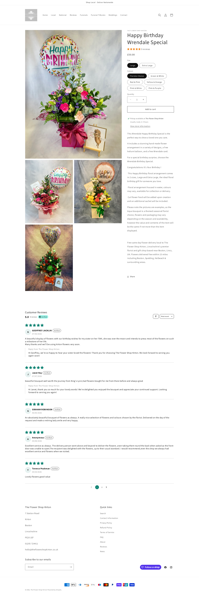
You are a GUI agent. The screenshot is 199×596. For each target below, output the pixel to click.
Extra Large (147, 65)
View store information (140, 126)
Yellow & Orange (154, 82)
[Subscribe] (71, 567)
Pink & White (136, 88)
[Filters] (156, 316)
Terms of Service (107, 532)
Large (132, 65)
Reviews (103, 546)
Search (103, 513)
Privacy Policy (106, 523)
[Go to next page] (107, 487)
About (102, 542)
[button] (160, 15)
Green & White (157, 76)
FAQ (101, 537)
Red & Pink (135, 82)
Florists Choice (137, 76)
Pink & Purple (155, 88)
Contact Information (109, 518)
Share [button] (132, 276)
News (102, 551)
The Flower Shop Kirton (39, 590)
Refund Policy (106, 527)
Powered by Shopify (54, 590)
